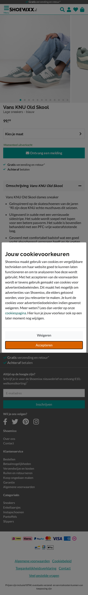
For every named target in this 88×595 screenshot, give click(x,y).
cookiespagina (15, 313)
